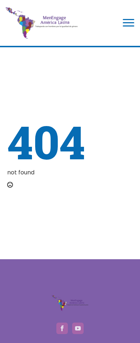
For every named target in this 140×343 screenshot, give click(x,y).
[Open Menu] (128, 23)
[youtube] (78, 328)
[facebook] (62, 328)
